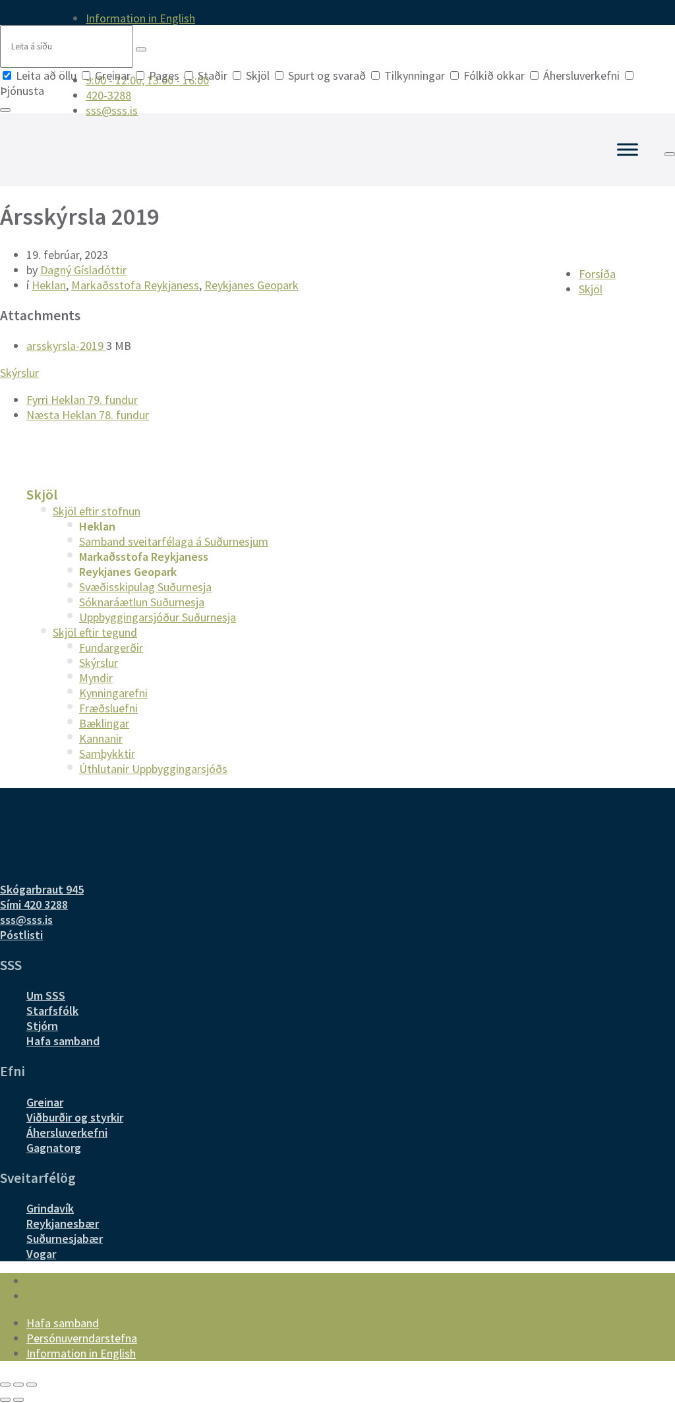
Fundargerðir (111, 647)
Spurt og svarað (326, 75)
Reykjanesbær (62, 1223)
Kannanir (101, 738)
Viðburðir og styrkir (74, 1117)
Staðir (212, 75)
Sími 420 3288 (34, 904)
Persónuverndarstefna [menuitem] (81, 1338)
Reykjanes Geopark (251, 285)
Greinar (112, 75)
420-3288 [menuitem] (108, 95)
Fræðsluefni (108, 708)
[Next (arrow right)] (18, 1400)
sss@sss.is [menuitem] (112, 110)
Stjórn (42, 1025)
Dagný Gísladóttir (83, 269)
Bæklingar (104, 723)
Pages (164, 75)
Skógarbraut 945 (42, 889)
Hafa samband (63, 1040)
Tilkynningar (415, 75)
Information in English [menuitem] (140, 18)
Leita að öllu (46, 75)
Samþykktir (107, 753)
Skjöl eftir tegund (95, 632)
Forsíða (597, 273)
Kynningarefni (113, 693)
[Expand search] (669, 154)
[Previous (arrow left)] (5, 1400)
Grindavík (50, 1208)
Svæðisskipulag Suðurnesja (145, 586)
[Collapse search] (5, 110)
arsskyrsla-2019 (66, 345)
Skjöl (257, 75)
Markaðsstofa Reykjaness (135, 285)
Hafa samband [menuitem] (62, 1323)
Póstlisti (21, 934)
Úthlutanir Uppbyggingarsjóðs (153, 768)
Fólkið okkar (494, 75)
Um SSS (45, 995)
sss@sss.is (26, 919)
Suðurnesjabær (64, 1238)
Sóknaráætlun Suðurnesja (141, 602)
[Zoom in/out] (31, 1385)
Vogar (41, 1253)
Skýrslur (19, 372)
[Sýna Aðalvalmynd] (627, 149)
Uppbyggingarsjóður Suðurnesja (157, 617)
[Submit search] (141, 49)
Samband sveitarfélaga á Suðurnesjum (173, 541)
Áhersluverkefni (581, 75)
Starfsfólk (52, 1010)
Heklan (49, 285)
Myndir (96, 677)
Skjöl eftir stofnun (96, 511)
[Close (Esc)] (5, 1385)
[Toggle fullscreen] (18, 1385)
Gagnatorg (53, 1147)
